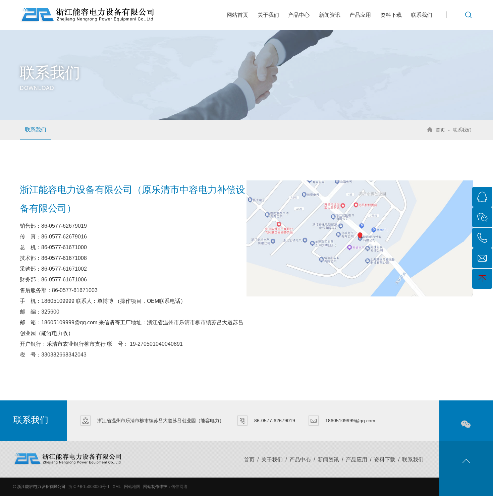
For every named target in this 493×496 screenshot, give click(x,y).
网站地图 (132, 486)
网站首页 (237, 15)
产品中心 (299, 15)
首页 (440, 129)
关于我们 (268, 15)
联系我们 (421, 15)
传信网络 (179, 486)
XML (117, 486)
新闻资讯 (329, 15)
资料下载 (391, 15)
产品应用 (360, 15)
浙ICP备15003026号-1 (89, 486)
